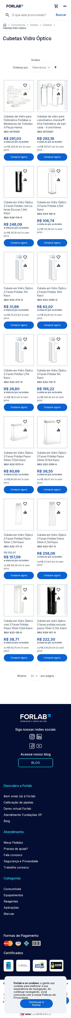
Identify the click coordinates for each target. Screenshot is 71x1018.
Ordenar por (20, 67)
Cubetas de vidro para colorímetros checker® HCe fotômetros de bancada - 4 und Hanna (52, 122)
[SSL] (56, 966)
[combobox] (38, 15)
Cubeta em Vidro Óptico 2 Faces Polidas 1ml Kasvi (51, 374)
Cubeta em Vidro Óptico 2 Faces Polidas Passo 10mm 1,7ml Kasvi (18, 538)
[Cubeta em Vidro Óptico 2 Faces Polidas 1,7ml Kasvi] (19, 350)
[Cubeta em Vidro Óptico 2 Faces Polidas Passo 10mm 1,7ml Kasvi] (19, 514)
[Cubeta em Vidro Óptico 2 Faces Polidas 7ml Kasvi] (19, 268)
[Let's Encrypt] (39, 966)
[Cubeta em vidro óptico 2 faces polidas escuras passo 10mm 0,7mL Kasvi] (52, 600)
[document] (35, 995)
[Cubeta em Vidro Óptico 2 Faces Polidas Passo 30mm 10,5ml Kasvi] (52, 432)
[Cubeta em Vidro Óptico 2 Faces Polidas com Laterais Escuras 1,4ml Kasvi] (19, 182)
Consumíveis (18, 25)
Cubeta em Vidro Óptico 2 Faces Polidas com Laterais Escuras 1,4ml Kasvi (18, 208)
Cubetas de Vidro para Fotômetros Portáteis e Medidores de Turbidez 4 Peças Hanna (18, 122)
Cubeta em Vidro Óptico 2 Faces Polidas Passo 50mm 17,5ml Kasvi (18, 456)
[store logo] (28, 6)
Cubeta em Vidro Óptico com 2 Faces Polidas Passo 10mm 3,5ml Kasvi (18, 624)
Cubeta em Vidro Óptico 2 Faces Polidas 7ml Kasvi (18, 292)
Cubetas (47, 25)
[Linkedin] (39, 737)
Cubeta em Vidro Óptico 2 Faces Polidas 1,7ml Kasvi (18, 374)
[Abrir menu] (65, 6)
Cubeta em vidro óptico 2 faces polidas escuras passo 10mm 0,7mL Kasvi (52, 624)
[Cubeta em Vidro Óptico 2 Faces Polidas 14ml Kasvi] (52, 268)
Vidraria (34, 25)
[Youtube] (39, 746)
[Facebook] (32, 746)
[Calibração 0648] (8, 966)
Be (5, 796)
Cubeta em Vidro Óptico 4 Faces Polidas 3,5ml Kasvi (51, 206)
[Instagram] (32, 737)
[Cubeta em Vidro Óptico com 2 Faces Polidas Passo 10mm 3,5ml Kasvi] (19, 600)
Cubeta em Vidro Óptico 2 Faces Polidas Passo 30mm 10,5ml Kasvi (51, 456)
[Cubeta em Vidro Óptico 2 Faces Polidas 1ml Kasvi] (52, 350)
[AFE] (23, 966)
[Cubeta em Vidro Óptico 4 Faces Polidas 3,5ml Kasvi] (52, 182)
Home (5, 24)
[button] (25, 85)
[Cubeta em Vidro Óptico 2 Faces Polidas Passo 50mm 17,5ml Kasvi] (19, 432)
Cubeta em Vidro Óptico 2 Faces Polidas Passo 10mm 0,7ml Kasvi (51, 538)
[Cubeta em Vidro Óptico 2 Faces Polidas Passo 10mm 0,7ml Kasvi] (52, 514)
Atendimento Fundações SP (23, 815)
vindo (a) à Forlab (23, 796)
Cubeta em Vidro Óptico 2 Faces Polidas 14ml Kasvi (51, 292)
